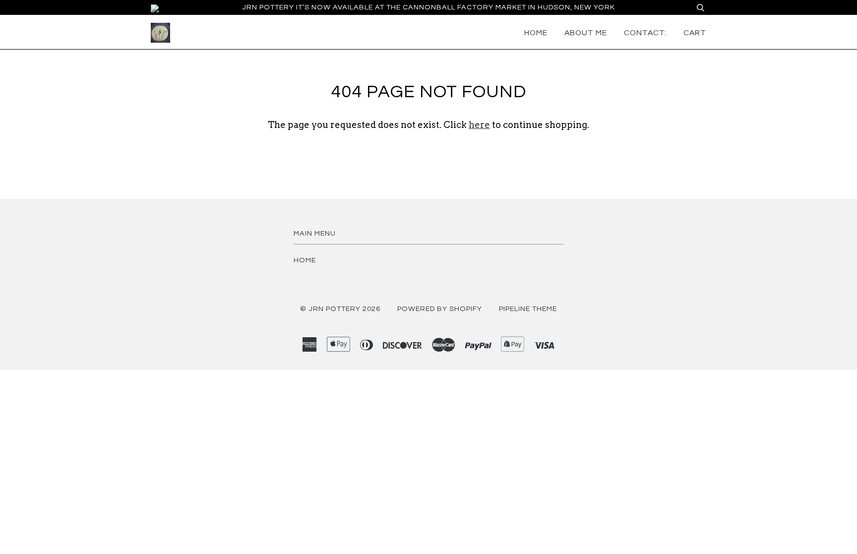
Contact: (645, 33)
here (479, 125)
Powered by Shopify (439, 308)
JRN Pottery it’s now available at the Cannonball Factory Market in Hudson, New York (428, 7)
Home (536, 33)
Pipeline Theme (528, 308)
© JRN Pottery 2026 (340, 308)
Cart (694, 33)
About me (585, 33)
